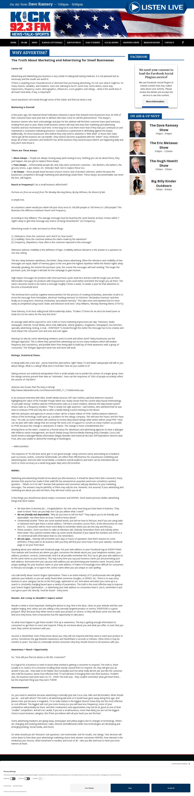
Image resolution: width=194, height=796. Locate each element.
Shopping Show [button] (131, 42)
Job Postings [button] (74, 42)
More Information (155, 101)
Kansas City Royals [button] (52, 42)
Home (13, 42)
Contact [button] (169, 42)
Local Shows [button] (111, 42)
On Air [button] (24, 42)
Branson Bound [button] (152, 42)
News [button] (34, 42)
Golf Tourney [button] (92, 42)
